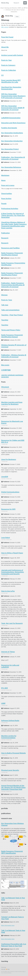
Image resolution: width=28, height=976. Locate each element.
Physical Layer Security (10, 770)
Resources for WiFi (8, 509)
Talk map (4, 305)
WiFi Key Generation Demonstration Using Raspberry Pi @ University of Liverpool (13, 96)
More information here (7, 925)
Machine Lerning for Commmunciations (8, 737)
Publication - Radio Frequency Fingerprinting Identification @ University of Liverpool (12, 285)
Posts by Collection (8, 70)
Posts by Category (8, 65)
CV (2, 75)
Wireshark (5, 387)
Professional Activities (9, 209)
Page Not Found (7, 37)
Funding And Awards (9, 128)
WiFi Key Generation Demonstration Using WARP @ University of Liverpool (12, 108)
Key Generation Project (10, 149)
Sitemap (4, 295)
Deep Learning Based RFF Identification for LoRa (11, 81)
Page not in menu (7, 185)
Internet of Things (8, 652)
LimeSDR (4, 477)
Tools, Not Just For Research (12, 623)
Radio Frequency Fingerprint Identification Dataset (12, 254)
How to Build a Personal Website (13, 753)
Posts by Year (6, 60)
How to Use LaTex (8, 591)
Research (16, 3)
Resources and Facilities (10, 248)
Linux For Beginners (8, 459)
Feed (8, 969)
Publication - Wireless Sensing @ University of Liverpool (13, 356)
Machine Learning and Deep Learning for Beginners (11, 403)
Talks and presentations (10, 310)
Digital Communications (10, 492)
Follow (17, 16)
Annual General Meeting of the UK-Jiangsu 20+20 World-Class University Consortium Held (13, 787)
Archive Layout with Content (12, 55)
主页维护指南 (6, 370)
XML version (4, 27)
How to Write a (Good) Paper (12, 553)
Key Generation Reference (11, 167)
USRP (3, 703)
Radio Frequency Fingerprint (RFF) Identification (12, 852)
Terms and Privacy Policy (10, 330)
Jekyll (16, 971)
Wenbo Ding (5, 3)
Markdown (5, 175)
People (3, 203)
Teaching (4, 320)
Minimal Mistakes (7, 972)
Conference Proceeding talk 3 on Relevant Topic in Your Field (13, 945)
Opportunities (6, 193)
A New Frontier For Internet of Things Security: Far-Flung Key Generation (13, 215)
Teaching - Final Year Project (12, 315)
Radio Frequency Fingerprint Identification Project (12, 274)
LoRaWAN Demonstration (10, 118)
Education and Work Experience (13, 123)
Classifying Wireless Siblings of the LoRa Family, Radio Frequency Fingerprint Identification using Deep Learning (14, 225)
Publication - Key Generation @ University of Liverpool (13, 158)
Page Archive (6, 198)
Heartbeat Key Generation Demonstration (11, 88)
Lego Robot (5, 538)
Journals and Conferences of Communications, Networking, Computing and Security (12, 572)
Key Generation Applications (12, 133)
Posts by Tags (6, 300)
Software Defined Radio (10, 721)
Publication (5, 233)
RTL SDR (4, 688)
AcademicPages (21, 971)
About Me (5, 47)
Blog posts (5, 365)
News (3, 180)
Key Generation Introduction (12, 141)
